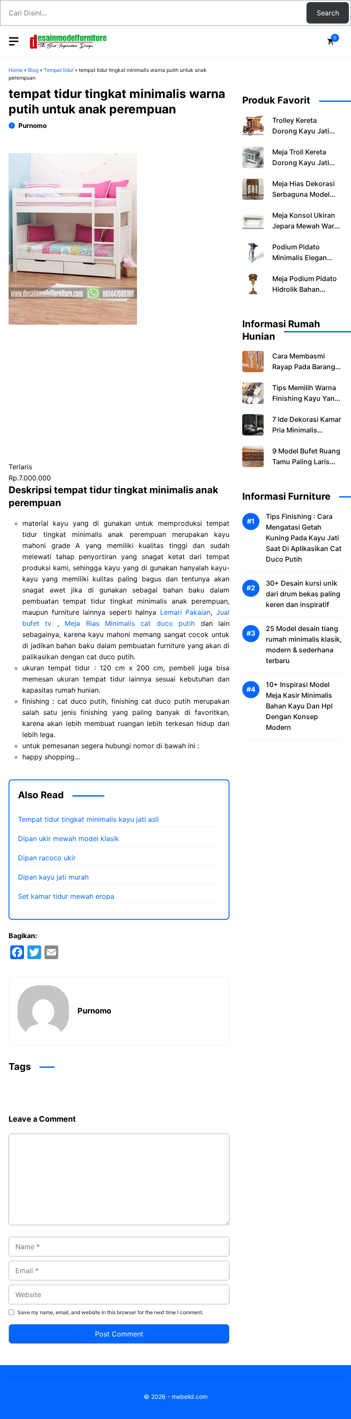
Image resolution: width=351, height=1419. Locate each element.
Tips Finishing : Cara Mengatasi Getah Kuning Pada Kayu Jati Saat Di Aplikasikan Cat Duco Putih (304, 537)
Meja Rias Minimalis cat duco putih (130, 623)
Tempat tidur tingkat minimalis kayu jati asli (88, 819)
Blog (33, 70)
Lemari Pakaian (185, 612)
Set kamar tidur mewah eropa (66, 896)
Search (328, 13)
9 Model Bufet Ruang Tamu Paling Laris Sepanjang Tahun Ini (306, 462)
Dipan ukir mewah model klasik (68, 838)
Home (16, 70)
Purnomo (32, 125)
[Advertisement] (119, 398)
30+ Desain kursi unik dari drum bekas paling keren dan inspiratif (303, 594)
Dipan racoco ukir (47, 857)
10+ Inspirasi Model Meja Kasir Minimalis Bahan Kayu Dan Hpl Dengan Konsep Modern (299, 706)
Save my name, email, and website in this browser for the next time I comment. (110, 1312)
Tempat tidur (59, 70)
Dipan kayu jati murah (53, 877)
